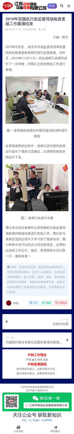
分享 (35, 302)
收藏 (48, 302)
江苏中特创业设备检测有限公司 (37, 387)
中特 (16, 303)
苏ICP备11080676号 (37, 390)
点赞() (63, 302)
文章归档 (31, 29)
